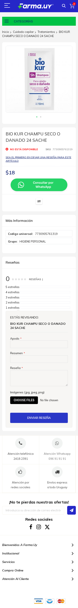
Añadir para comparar (39, 201)
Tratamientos (46, 32)
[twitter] (47, 527)
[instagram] (39, 527)
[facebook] (31, 527)
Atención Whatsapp (57, 453)
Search (64, 6)
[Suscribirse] (71, 510)
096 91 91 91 (57, 458)
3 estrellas (13, 297)
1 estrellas (13, 307)
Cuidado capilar (23, 32)
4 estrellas (13, 292)
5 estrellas (13, 287)
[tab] (39, 221)
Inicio (5, 32)
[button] (37, 117)
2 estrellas (13, 302)
